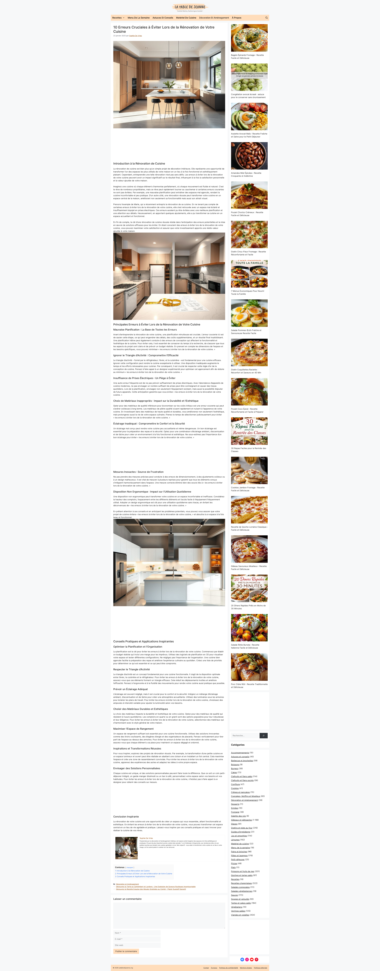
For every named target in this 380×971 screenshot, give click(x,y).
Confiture (235, 784)
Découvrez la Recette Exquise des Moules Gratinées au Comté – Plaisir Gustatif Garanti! (151, 889)
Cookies (235, 788)
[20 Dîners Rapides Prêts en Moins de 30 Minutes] (249, 588)
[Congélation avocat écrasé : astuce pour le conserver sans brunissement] (249, 77)
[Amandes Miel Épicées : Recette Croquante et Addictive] (249, 156)
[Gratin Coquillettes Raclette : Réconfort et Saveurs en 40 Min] (249, 352)
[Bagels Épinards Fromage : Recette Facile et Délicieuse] (249, 38)
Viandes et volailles (240, 915)
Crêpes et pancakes (240, 792)
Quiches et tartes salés (242, 875)
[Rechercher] (264, 735)
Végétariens (236, 907)
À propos (236, 17)
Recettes (117, 17)
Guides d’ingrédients (240, 832)
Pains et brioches (239, 851)
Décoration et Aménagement (214, 17)
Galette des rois (238, 816)
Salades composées (240, 887)
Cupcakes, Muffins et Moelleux (245, 796)
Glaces (234, 824)
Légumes (235, 840)
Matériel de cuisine (186, 17)
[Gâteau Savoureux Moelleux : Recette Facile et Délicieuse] (249, 549)
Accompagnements (240, 752)
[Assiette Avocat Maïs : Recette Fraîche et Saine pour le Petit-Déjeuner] (249, 116)
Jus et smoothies (239, 836)
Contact (206, 968)
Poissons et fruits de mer (242, 871)
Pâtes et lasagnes (239, 855)
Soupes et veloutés (240, 899)
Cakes (234, 772)
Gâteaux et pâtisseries (241, 820)
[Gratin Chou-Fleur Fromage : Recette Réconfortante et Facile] (249, 234)
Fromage (235, 812)
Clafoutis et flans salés (241, 776)
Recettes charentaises (241, 883)
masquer (130, 867)
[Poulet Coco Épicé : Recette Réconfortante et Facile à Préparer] (249, 392)
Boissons (235, 764)
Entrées (234, 808)
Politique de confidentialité (228, 968)
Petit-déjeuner (238, 859)
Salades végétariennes (241, 891)
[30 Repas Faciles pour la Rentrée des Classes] (249, 431)
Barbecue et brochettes (242, 760)
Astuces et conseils (163, 17)
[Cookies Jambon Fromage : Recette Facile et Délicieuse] (249, 470)
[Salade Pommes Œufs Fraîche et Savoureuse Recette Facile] (249, 313)
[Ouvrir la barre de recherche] (266, 18)
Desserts (235, 804)
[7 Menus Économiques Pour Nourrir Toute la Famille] (249, 274)
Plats (233, 867)
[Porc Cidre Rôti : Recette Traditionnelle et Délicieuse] (249, 667)
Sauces (234, 895)
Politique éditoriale (260, 968)
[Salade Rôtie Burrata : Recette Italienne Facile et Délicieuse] (249, 627)
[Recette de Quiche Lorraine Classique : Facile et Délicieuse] (249, 509)
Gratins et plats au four (241, 828)
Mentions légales (246, 968)
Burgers (234, 768)
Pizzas (234, 863)
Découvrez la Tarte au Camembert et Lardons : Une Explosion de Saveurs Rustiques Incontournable (156, 887)
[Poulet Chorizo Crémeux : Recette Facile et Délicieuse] (249, 195)
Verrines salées (238, 911)
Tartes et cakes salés (241, 903)
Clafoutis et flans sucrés (242, 780)
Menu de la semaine (139, 17)
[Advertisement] (169, 145)
